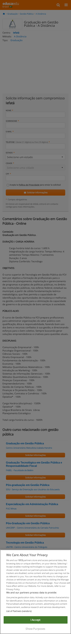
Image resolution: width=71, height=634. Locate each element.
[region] (35, 592)
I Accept (35, 620)
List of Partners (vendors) (19, 611)
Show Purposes (35, 629)
